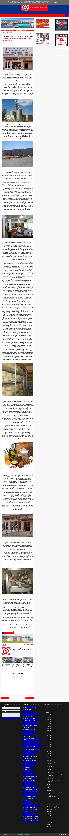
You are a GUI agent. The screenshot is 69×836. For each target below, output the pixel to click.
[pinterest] (65, 834)
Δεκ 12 (48, 748)
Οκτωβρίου (48, 820)
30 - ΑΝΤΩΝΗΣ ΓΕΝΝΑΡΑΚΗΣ (29, 774)
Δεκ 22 (48, 730)
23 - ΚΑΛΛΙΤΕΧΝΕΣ (27, 758)
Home (3, 36)
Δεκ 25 (48, 724)
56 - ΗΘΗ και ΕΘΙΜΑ (27, 816)
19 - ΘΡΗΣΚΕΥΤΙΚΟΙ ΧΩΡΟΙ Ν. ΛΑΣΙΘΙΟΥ (31, 749)
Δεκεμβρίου (48, 712)
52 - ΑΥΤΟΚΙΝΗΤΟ (35, 809)
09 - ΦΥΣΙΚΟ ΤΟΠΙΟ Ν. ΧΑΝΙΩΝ (29, 720)
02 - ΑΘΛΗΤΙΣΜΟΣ (27, 709)
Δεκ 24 (48, 726)
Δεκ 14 (48, 744)
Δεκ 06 (48, 758)
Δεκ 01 (48, 816)
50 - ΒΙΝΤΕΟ (32, 807)
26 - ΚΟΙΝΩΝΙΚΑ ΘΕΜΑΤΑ (28, 765)
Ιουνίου (47, 828)
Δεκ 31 (48, 714)
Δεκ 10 (48, 751)
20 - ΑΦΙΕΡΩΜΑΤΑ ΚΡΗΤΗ (9, 36)
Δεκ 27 (48, 721)
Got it (60, 2)
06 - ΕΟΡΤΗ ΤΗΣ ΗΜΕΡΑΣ (28, 716)
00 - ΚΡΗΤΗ (25, 707)
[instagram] (63, 834)
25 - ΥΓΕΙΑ (32, 763)
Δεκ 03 (48, 813)
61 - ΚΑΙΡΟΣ (36, 818)
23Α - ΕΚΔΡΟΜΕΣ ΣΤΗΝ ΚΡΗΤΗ (29, 760)
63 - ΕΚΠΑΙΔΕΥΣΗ (34, 820)
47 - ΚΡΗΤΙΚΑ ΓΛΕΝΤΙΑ (28, 802)
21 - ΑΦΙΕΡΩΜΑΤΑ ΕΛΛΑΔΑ (29, 754)
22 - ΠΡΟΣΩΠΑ (26, 756)
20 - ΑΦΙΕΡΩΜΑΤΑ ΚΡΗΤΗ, (24, 42)
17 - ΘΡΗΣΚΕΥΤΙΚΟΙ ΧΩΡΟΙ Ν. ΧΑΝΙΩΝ (31, 744)
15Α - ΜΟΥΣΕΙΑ (26, 736)
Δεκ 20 (48, 733)
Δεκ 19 (48, 735)
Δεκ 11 (48, 749)
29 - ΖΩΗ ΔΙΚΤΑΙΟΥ (27, 771)
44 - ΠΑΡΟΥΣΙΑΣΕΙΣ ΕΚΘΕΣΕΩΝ (29, 798)
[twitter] (61, 834)
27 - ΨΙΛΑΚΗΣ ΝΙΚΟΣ (27, 767)
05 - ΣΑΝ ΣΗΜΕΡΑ (35, 714)
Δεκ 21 (48, 732)
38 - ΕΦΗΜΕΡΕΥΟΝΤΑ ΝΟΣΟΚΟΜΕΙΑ (30, 789)
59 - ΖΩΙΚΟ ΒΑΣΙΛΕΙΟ (27, 818)
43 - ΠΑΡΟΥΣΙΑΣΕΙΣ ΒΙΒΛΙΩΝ (29, 796)
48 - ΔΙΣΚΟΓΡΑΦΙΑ (36, 805)
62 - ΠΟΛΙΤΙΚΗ (26, 820)
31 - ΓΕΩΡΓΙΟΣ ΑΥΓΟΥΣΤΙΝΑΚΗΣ (30, 776)
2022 (46, 707)
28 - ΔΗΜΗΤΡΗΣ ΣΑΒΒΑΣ (28, 769)
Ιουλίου (47, 826)
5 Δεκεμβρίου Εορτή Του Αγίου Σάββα (53, 804)
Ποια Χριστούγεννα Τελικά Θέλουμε (52, 798)
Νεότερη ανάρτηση (5, 697)
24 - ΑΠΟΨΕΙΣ (26, 763)
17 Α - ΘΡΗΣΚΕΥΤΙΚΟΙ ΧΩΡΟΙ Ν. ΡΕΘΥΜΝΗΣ (29, 747)
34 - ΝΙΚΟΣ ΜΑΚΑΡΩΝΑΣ (28, 782)
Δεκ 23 (48, 728)
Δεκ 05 (48, 760)
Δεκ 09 (48, 753)
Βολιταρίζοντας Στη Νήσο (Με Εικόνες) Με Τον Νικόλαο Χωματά (6, 665)
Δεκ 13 (48, 746)
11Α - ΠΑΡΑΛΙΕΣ (26, 727)
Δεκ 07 (48, 756)
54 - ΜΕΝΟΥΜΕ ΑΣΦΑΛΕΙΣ (28, 814)
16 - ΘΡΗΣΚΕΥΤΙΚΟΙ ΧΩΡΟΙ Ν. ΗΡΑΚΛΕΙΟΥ (29, 739)
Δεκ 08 (48, 755)
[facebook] (59, 834)
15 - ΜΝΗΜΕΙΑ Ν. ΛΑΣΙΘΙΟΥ (29, 734)
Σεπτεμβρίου (48, 822)
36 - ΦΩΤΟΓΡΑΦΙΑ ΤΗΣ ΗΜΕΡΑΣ (29, 785)
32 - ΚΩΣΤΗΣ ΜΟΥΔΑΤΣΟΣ (28, 778)
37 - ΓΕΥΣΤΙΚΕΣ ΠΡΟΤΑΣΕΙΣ (29, 787)
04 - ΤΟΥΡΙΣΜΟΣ (26, 714)
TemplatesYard (13, 834)
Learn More (55, 2)
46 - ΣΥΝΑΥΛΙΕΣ (26, 800)
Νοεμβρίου (48, 819)
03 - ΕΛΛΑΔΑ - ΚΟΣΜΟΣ (28, 711)
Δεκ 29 (48, 717)
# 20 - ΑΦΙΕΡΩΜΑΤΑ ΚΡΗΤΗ (9, 633)
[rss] (67, 834)
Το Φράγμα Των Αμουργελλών (51, 802)
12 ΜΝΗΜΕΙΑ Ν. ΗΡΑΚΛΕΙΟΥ (29, 729)
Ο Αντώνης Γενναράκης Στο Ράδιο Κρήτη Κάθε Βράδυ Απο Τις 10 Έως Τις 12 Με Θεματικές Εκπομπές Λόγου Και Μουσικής (42, 30)
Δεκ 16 (48, 740)
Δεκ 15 (48, 742)
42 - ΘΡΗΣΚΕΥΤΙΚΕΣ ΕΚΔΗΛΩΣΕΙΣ (30, 794)
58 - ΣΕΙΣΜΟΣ (35, 816)
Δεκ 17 (48, 739)
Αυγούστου (48, 824)
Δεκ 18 (48, 737)
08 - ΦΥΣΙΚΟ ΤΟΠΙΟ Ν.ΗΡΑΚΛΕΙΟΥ (30, 718)
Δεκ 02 (48, 815)
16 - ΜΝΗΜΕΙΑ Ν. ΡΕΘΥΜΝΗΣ (29, 741)
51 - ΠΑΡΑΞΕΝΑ (26, 809)
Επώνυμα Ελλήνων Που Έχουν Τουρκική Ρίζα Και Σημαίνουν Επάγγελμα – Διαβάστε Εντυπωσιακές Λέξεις (16, 666)
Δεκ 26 (48, 723)
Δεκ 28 (48, 719)
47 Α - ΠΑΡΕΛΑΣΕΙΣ (27, 805)
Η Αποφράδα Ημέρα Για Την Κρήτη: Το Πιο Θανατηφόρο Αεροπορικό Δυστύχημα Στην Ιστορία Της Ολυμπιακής (28, 666)
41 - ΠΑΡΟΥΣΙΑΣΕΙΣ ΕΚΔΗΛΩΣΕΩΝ (30, 791)
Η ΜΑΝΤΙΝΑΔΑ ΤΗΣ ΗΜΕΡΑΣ (51, 809)
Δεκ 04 (48, 811)
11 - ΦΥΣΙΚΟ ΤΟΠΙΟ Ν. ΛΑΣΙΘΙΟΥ (30, 725)
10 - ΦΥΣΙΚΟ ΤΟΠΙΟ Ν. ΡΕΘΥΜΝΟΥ (30, 723)
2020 (46, 710)
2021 (46, 709)
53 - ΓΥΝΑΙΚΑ (26, 811)
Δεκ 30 (48, 715)
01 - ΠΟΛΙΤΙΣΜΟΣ (32, 707)
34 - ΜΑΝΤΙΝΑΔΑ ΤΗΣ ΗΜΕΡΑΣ (29, 780)
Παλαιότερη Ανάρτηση (29, 697)
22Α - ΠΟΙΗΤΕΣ (34, 756)
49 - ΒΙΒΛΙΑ (25, 807)
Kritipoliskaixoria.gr (27, 834)
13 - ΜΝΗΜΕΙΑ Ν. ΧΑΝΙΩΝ (28, 731)
